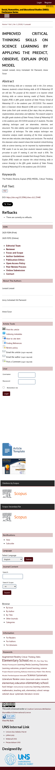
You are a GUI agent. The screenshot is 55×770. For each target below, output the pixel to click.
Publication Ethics (15, 259)
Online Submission (15, 270)
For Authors (11, 641)
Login (39, 2)
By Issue (9, 607)
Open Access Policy (15, 263)
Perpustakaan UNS (13, 742)
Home (4, 24)
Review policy (12, 347)
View (8, 540)
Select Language (9, 555)
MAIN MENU (6, 15)
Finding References (14, 343)
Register (48, 2)
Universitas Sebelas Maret (16, 732)
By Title (9, 615)
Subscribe (10, 543)
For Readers (11, 637)
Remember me (12, 388)
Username (7, 374)
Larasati (27, 24)
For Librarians (11, 645)
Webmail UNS (11, 739)
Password (6, 381)
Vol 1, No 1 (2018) (16, 24)
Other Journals (12, 618)
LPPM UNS (10, 735)
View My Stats (8, 720)
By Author (10, 611)
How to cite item (13, 338)
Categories (10, 622)
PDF (5, 191)
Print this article (12, 329)
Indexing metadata (14, 334)
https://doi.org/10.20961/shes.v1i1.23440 (23, 197)
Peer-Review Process (16, 266)
